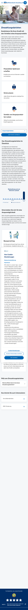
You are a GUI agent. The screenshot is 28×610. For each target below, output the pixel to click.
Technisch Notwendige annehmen (14, 353)
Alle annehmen (14, 357)
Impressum (7, 262)
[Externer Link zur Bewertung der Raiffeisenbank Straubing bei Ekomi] (25, 604)
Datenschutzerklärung (10, 260)
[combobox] (14, 131)
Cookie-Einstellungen (14, 350)
